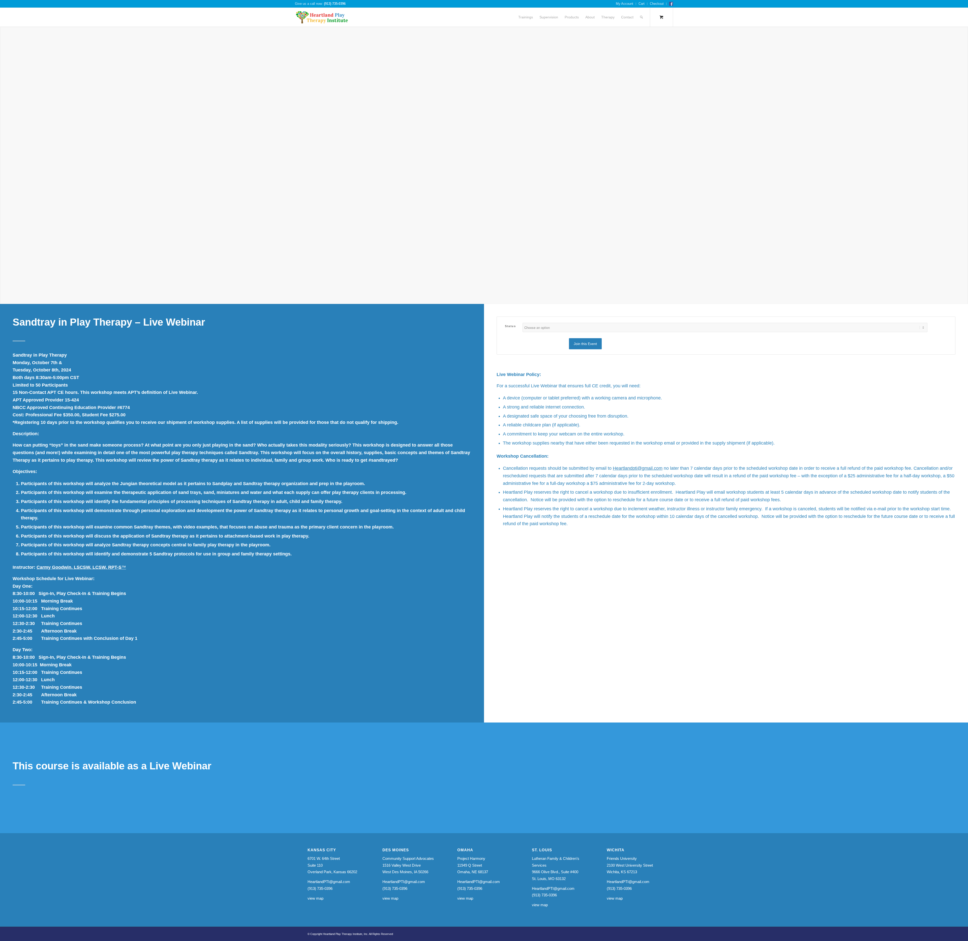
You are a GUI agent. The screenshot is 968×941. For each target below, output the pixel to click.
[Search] (641, 17)
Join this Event (585, 344)
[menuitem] (624, 4)
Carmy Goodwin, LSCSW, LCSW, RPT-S (81, 567)
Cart (642, 4)
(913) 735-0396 (335, 4)
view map (315, 898)
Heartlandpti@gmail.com (637, 468)
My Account (624, 4)
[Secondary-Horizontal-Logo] (322, 17)
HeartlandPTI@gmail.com (329, 882)
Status (510, 326)
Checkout (657, 4)
